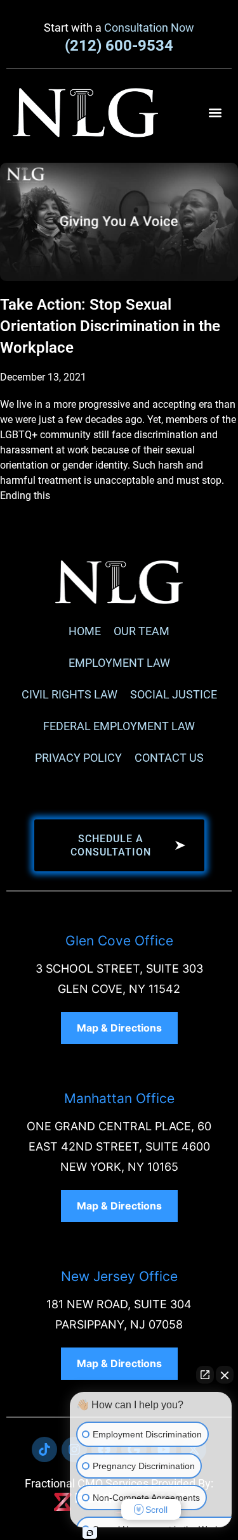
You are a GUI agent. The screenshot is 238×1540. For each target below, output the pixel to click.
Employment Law (119, 662)
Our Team (141, 631)
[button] (214, 112)
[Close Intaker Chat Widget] (225, 1375)
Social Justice (173, 694)
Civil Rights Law (69, 694)
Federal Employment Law (119, 726)
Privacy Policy (78, 757)
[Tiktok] (44, 1449)
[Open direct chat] (205, 1375)
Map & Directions (119, 1027)
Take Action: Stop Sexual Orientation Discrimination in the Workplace (110, 326)
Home (85, 631)
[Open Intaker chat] (90, 1533)
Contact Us (169, 757)
